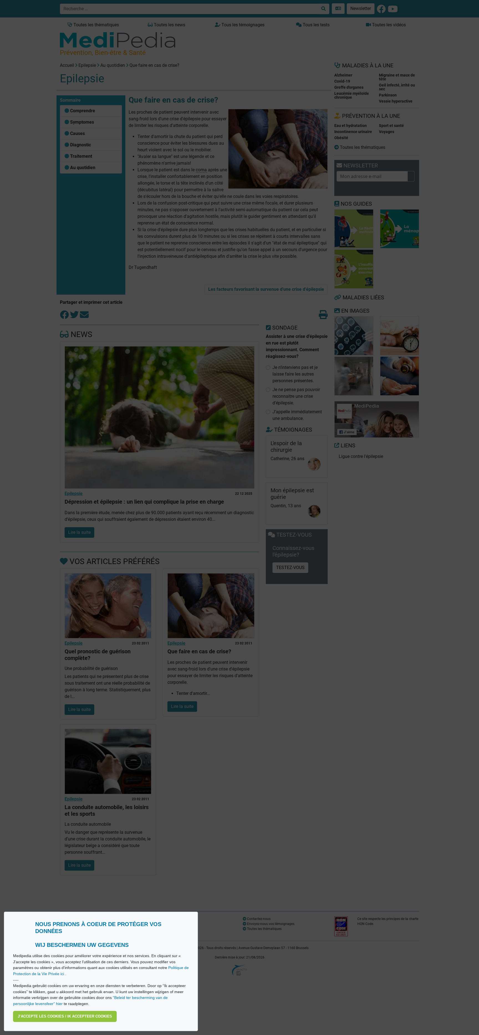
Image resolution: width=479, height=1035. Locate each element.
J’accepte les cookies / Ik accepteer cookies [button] (65, 1016)
